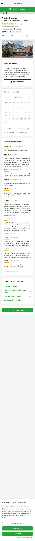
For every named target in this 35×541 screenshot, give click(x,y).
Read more (8, 215)
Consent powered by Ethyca (24, 537)
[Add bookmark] (33, 18)
